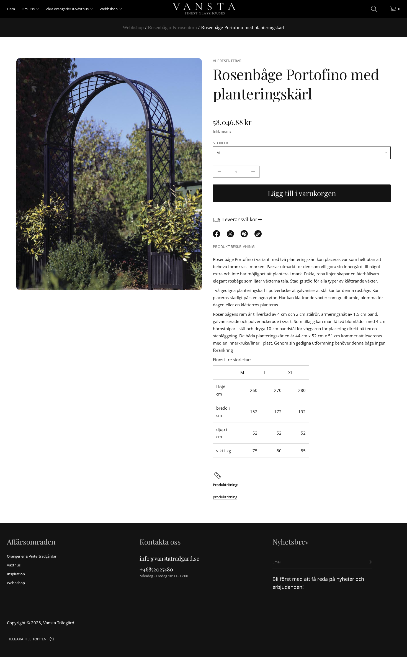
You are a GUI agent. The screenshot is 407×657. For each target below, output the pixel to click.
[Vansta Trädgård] (203, 9)
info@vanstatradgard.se (169, 558)
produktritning (225, 496)
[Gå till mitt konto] (383, 10)
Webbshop (133, 27)
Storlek (220, 142)
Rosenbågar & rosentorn (172, 27)
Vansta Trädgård (58, 622)
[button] (374, 9)
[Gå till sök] (374, 9)
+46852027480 (156, 569)
